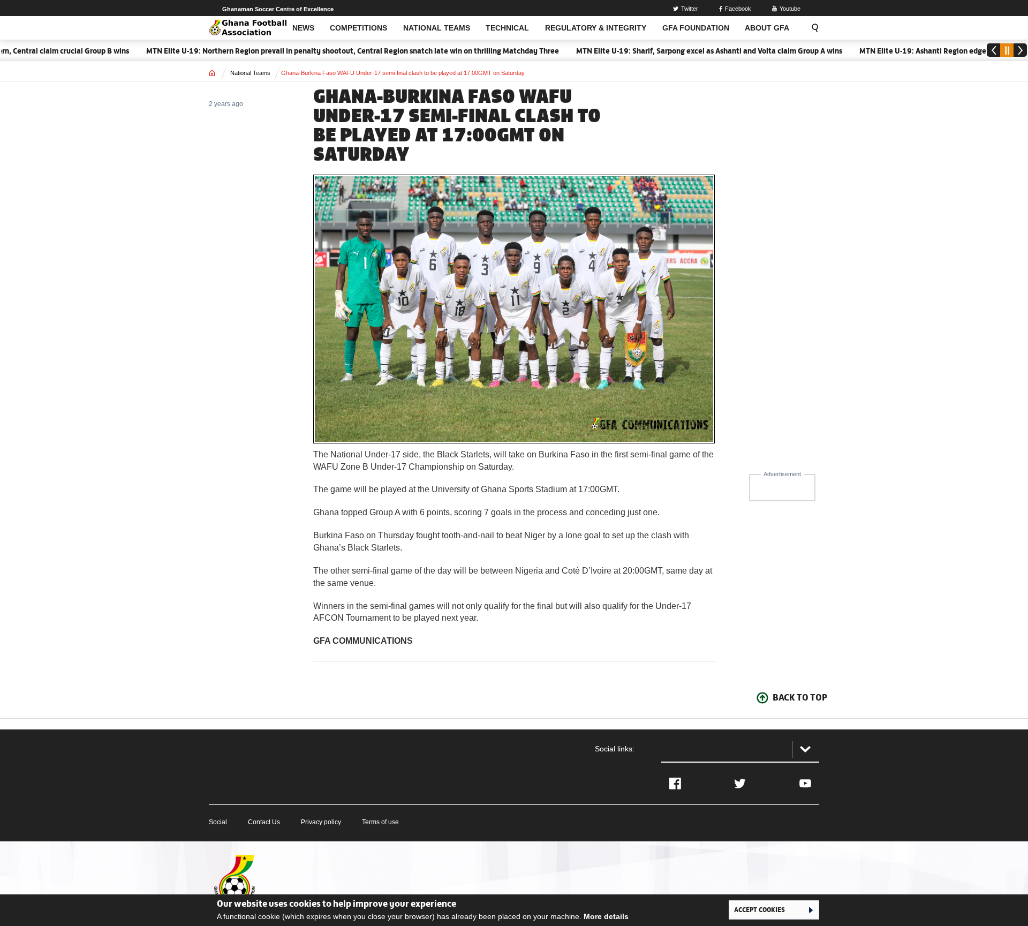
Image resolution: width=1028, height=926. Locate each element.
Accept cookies (759, 909)
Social (218, 822)
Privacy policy (321, 822)
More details (606, 916)
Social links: (614, 748)
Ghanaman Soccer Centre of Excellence (278, 9)
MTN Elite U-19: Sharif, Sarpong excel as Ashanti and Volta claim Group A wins (686, 51)
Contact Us (264, 822)
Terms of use (380, 822)
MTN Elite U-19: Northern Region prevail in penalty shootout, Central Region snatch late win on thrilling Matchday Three (329, 51)
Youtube (790, 8)
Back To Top (800, 697)
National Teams (250, 73)
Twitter (689, 8)
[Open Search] (811, 28)
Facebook (738, 8)
